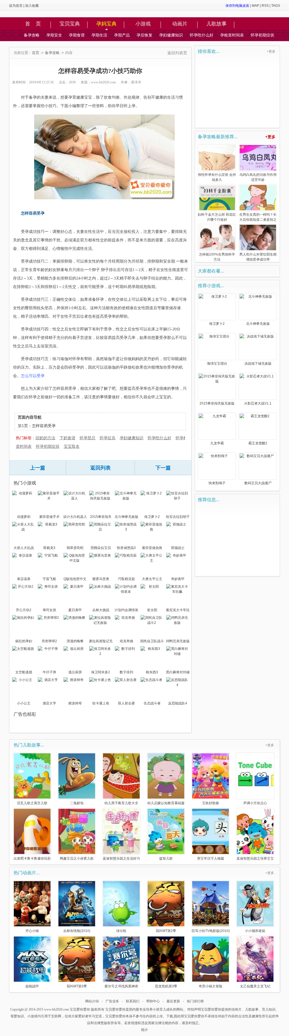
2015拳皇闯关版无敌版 (100, 517)
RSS (265, 6)
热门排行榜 (195, 1001)
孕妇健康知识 (171, 35)
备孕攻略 (32, 35)
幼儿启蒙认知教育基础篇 (166, 803)
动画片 (179, 24)
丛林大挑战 (100, 610)
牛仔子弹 (49, 672)
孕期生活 (99, 35)
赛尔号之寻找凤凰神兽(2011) (121, 986)
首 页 (33, 24)
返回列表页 (177, 53)
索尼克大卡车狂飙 (178, 610)
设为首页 (16, 6)
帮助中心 (153, 1001)
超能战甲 (32, 986)
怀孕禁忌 (87, 438)
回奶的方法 (45, 438)
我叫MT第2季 (166, 931)
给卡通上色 (100, 703)
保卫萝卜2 (152, 517)
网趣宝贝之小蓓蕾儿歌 (77, 858)
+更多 (271, 51)
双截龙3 (49, 548)
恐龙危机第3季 (166, 986)
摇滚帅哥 (75, 703)
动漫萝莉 (23, 517)
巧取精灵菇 (126, 579)
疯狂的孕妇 (23, 641)
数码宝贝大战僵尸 (258, 483)
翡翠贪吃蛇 (75, 548)
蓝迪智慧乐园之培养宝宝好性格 (255, 858)
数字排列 (126, 672)
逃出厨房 (75, 672)
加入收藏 (32, 6)
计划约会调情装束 (126, 610)
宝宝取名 (72, 446)
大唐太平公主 (152, 579)
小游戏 (143, 24)
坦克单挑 (126, 641)
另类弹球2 (49, 641)
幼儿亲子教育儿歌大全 (121, 803)
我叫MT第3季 (77, 986)
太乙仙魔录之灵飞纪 (255, 986)
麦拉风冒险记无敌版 (101, 641)
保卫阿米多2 (100, 672)
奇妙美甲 (178, 579)
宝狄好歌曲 (210, 803)
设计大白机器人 (75, 517)
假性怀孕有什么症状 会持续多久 (217, 177)
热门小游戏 (25, 483)
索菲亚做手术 (49, 517)
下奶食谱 (67, 438)
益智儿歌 (166, 858)
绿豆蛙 (121, 931)
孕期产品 (122, 35)
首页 (35, 53)
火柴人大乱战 (24, 548)
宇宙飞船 (49, 579)
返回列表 (100, 468)
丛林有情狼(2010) (76, 931)
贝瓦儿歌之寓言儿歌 (32, 803)
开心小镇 (32, 931)
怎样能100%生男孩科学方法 (217, 256)
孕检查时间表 (232, 35)
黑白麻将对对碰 (178, 672)
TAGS (275, 6)
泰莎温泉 (23, 579)
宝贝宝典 (70, 24)
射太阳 (152, 610)
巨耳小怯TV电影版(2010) (211, 931)
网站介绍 (92, 1001)
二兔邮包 (77, 803)
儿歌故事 (216, 24)
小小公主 (23, 703)
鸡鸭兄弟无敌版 (178, 641)
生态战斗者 (152, 703)
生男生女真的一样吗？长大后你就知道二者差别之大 (258, 217)
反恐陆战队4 (177, 703)
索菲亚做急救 (152, 548)
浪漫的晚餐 (75, 641)
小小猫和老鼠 (255, 931)
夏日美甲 (75, 610)
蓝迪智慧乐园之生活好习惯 (121, 858)
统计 (144, 1030)
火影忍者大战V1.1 (258, 403)
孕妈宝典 (106, 24)
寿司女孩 (49, 610)
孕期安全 (54, 35)
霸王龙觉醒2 (257, 443)
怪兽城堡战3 (126, 548)
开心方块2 (23, 610)
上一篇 (37, 468)
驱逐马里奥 (100, 579)
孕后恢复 (144, 35)
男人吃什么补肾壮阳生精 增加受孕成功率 (258, 256)
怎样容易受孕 (44, 425)
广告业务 (112, 1001)
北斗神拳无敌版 (126, 517)
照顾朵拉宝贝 (101, 548)
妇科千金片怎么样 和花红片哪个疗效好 (217, 217)
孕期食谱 (77, 35)
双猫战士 (178, 548)
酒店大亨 (49, 703)
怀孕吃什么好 (201, 35)
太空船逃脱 (23, 672)
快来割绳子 (217, 483)
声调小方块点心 (255, 803)
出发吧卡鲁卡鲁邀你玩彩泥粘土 (32, 858)
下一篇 (163, 468)
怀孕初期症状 (262, 35)
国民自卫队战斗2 (152, 641)
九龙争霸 (217, 443)
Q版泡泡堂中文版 (75, 579)
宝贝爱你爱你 (80, 1009)
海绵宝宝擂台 (217, 363)
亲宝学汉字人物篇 (210, 858)
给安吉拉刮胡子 (178, 517)
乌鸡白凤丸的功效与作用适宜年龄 (258, 177)
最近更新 (173, 1001)
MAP (255, 6)
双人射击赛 (126, 703)
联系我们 (132, 1001)
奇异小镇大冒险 (210, 986)
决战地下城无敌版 (258, 363)
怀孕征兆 (107, 438)
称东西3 (152, 672)
